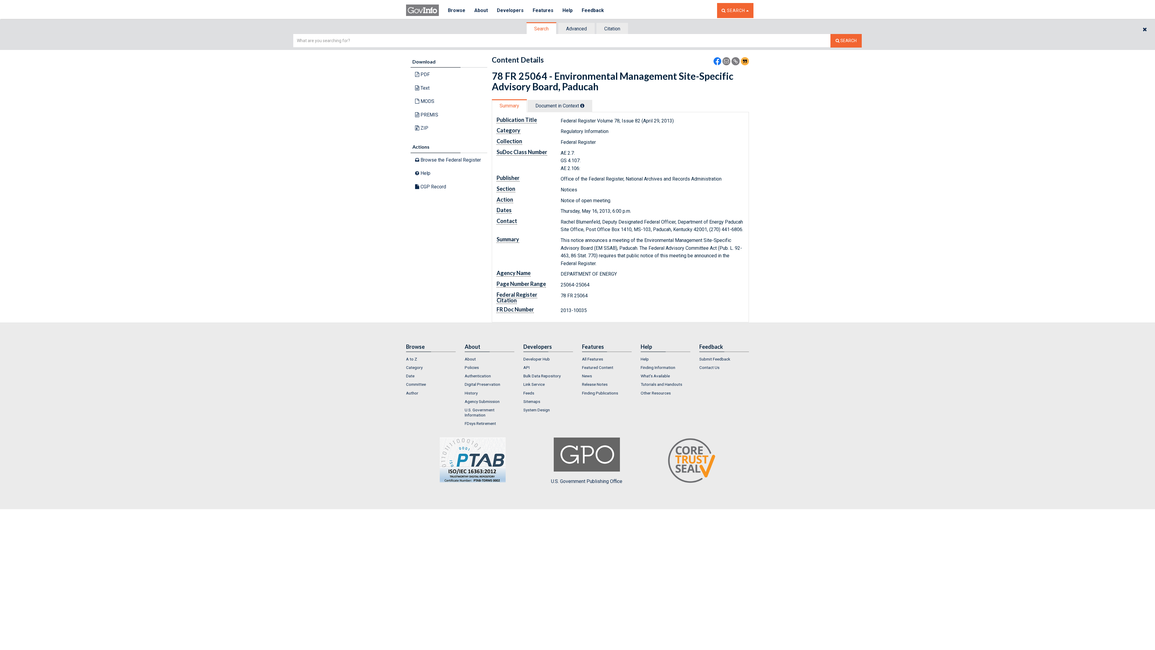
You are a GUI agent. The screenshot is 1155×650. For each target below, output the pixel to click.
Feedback (593, 10)
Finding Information (658, 367)
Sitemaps (531, 401)
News (587, 375)
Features (543, 10)
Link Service (534, 384)
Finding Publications (600, 393)
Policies (472, 367)
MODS (426, 101)
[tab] (541, 28)
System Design (536, 409)
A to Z (411, 359)
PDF (424, 74)
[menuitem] (431, 359)
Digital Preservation (482, 384)
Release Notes (595, 384)
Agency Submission (482, 401)
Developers (510, 10)
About (481, 10)
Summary (509, 106)
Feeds (528, 393)
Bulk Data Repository (542, 375)
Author (412, 393)
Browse (456, 10)
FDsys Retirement (480, 423)
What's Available (655, 375)
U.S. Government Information (479, 412)
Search (541, 29)
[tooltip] (582, 105)
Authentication (478, 375)
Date (410, 375)
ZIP (423, 128)
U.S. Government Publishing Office (586, 481)
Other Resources (656, 393)
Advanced (576, 29)
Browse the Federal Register (450, 160)
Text (424, 88)
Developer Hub (536, 359)
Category (414, 367)
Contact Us (709, 367)
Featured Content (597, 367)
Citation (612, 29)
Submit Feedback (714, 359)
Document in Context (557, 106)
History (471, 393)
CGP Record (432, 187)
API (526, 367)
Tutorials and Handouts (661, 384)
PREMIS (428, 115)
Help (567, 10)
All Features (592, 359)
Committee (416, 384)
